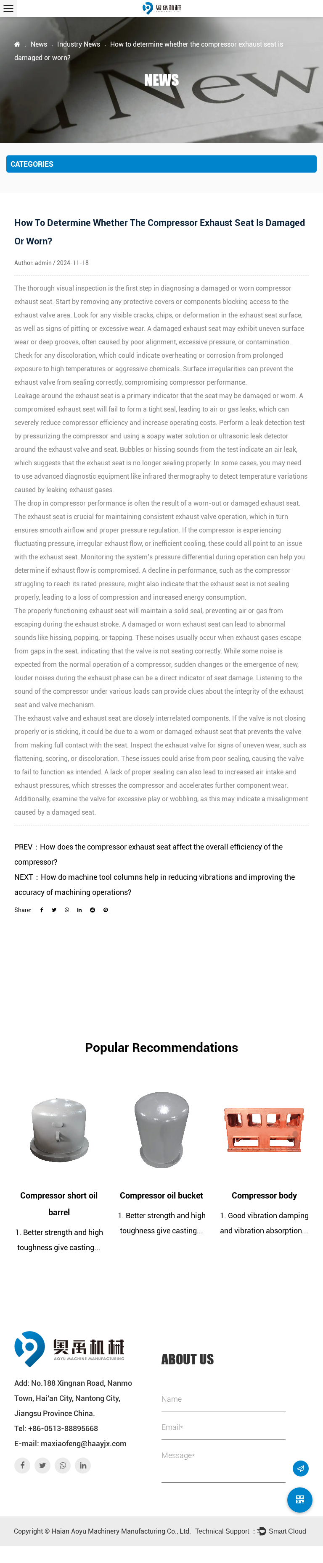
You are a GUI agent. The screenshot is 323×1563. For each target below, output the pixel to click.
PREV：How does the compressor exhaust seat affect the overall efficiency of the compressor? (148, 854)
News (39, 44)
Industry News (78, 44)
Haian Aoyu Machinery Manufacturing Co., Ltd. (121, 1531)
